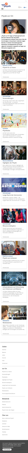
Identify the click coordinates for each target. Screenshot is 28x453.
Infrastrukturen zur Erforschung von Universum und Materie (13, 288)
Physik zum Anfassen (10, 258)
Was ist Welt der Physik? (8, 418)
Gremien (4, 423)
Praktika (4, 432)
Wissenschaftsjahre (9, 226)
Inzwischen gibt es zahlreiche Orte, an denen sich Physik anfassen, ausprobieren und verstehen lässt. (14, 262)
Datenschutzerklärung (8, 447)
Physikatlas (6, 131)
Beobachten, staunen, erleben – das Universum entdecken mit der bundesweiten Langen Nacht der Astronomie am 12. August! (14, 199)
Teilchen (4, 349)
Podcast (4, 404)
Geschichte (4, 434)
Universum (4, 363)
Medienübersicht (6, 401)
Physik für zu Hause (9, 67)
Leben (3, 355)
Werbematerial (5, 429)
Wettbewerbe (7, 323)
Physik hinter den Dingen (8, 410)
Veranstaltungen (8, 98)
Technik (4, 358)
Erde (3, 360)
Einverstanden (7, 449)
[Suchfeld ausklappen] (25, 1)
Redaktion (4, 421)
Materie (4, 352)
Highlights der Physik (10, 163)
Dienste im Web (6, 426)
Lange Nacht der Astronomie (12, 195)
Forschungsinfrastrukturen (8, 393)
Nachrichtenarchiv (6, 407)
